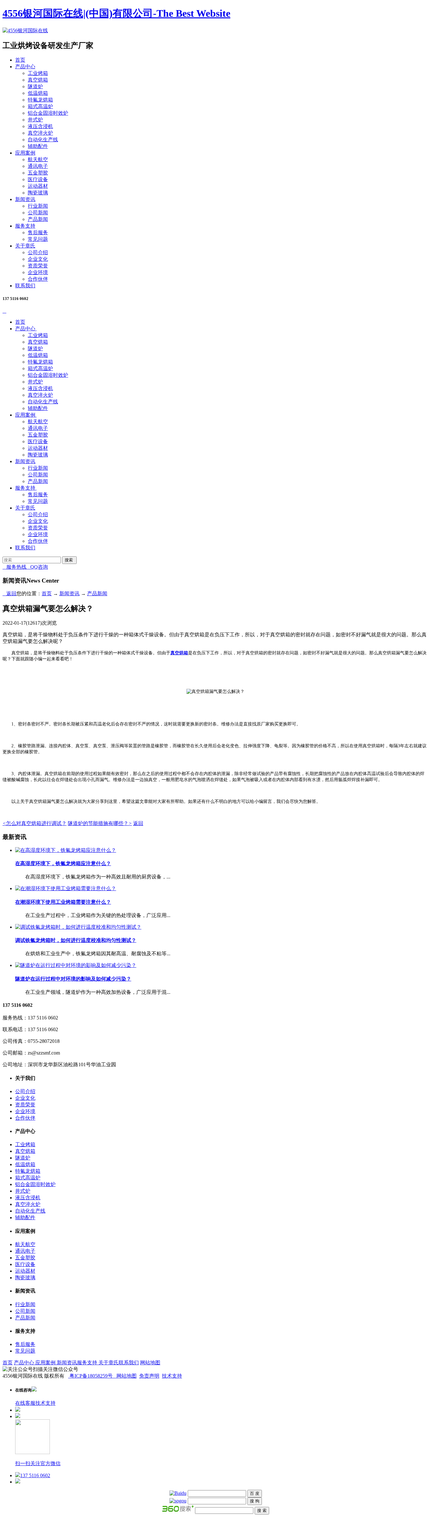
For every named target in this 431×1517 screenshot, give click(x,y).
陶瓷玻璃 (38, 192)
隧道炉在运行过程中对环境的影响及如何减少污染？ (73, 979)
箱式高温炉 (40, 106)
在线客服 (25, 1403)
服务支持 (25, 226)
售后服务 (38, 232)
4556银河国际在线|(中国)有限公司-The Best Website (116, 13)
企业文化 (38, 259)
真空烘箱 (38, 80)
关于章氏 (25, 245)
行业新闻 (38, 206)
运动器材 (38, 186)
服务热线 (15, 567)
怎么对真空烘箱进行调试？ (35, 823)
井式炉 (35, 119)
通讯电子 (38, 166)
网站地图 (150, 1362)
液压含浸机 (40, 126)
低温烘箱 (38, 93)
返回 (9, 593)
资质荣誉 (38, 265)
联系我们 (25, 285)
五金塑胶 (38, 172)
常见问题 (38, 239)
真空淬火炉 (40, 133)
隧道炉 (35, 86)
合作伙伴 (38, 279)
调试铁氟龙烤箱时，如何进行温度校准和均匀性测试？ (75, 940)
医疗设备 (38, 179)
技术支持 (172, 1376)
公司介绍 (38, 252)
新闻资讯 (25, 199)
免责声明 (149, 1376)
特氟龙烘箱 (40, 99)
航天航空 (38, 159)
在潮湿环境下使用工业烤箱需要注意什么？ (63, 902)
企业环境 (38, 272)
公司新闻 (38, 212)
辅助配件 (38, 146)
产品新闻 (38, 219)
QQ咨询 (37, 567)
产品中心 (25, 66)
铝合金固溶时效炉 (48, 113)
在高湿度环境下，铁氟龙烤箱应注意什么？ (63, 863)
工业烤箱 (38, 73)
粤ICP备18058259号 (91, 1376)
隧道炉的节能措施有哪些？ (100, 823)
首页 (20, 60)
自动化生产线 (43, 139)
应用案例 (25, 153)
